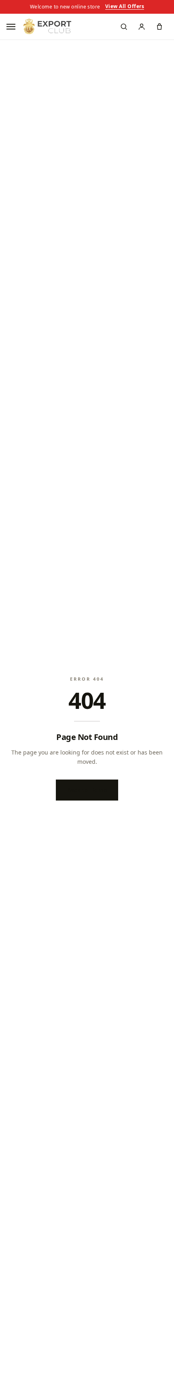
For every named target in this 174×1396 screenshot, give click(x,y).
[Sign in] (142, 27)
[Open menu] (11, 26)
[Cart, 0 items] (159, 27)
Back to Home (87, 790)
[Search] (124, 27)
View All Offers (124, 7)
